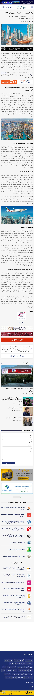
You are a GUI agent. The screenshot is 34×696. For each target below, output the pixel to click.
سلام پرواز (21, 323)
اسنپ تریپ (21, 667)
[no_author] (29, 536)
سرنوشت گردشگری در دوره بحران (14, 418)
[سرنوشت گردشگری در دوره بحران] (28, 421)
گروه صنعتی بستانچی (26, 674)
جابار (31, 671)
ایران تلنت (29, 664)
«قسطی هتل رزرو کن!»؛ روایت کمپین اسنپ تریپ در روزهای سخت (13, 515)
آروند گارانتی (29, 677)
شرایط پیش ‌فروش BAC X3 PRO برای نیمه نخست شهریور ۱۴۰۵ (14, 603)
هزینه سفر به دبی (6, 347)
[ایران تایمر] (29, 617)
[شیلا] (29, 508)
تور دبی (28, 347)
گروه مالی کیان (8, 660)
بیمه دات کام (29, 660)
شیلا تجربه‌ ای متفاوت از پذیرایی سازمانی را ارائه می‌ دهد (13, 508)
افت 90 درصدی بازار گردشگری (15, 408)
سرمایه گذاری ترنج (23, 671)
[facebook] (14, 356)
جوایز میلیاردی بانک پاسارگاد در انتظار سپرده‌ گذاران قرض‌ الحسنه (14, 596)
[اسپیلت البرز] (29, 549)
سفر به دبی (22, 347)
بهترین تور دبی (26, 349)
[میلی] (29, 569)
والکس (11, 664)
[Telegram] (7, 7)
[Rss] (8, 7)
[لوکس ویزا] (29, 556)
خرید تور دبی (15, 347)
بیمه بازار (9, 671)
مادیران (14, 677)
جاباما (4, 667)
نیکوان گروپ (29, 667)
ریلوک (14, 671)
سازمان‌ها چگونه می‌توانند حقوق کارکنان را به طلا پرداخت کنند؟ (14, 569)
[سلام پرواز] (21, 316)
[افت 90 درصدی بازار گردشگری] (28, 411)
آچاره (14, 667)
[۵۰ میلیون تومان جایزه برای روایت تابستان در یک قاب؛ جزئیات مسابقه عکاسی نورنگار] (28, 401)
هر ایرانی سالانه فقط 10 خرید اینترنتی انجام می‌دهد (14, 589)
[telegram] (20, 356)
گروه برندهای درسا (19, 660)
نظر (31, 449)
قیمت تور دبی (10, 349)
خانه (32, 16)
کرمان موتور (21, 677)
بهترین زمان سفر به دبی (11, 351)
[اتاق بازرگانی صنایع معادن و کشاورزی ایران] (29, 543)
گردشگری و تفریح (24, 16)
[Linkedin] (2, 7)
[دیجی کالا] (29, 589)
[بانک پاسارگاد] (29, 596)
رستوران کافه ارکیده (20, 664)
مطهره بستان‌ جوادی (26, 21)
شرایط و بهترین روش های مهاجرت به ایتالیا (14, 556)
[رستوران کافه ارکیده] (29, 529)
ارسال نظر (8, 463)
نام (31, 435)
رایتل (3, 671)
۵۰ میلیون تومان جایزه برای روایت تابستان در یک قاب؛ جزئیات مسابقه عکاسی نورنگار (11, 399)
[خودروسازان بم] (29, 603)
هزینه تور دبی (17, 349)
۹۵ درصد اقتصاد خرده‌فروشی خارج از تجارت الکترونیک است (14, 575)
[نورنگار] (29, 522)
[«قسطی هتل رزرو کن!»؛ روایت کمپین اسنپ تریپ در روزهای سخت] (17, 376)
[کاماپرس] (21, 7)
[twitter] (17, 356)
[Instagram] (4, 7)
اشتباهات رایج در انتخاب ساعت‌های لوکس (14, 617)
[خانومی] (29, 582)
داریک (9, 667)
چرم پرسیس (16, 674)
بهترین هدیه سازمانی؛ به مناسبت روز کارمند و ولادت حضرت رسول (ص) (13, 529)
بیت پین (7, 677)
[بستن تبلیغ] (1, 1)
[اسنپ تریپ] (29, 515)
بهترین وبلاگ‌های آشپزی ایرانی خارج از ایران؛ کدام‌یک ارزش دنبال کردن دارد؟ (14, 536)
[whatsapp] (11, 356)
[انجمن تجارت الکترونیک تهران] (29, 576)
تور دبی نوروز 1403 (22, 351)
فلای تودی (7, 674)
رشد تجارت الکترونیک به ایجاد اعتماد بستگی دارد (13, 582)
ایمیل (30, 442)
